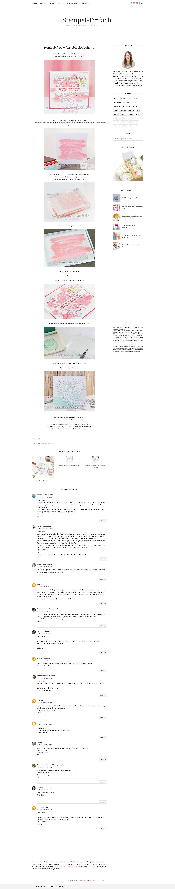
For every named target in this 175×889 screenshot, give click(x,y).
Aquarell (117, 106)
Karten (51, 443)
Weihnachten (127, 102)
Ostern (135, 106)
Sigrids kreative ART (44, 564)
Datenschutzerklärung (72, 866)
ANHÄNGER (124, 122)
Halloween (122, 118)
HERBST (131, 114)
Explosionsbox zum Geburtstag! (128, 226)
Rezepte (131, 110)
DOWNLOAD (133, 126)
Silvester (132, 118)
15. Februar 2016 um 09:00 (44, 528)
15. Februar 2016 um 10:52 (44, 586)
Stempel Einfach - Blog (43, 886)
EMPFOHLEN (126, 106)
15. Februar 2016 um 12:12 (44, 660)
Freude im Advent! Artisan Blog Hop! (132, 207)
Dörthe (39, 743)
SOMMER (123, 114)
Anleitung (42, 443)
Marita (39, 584)
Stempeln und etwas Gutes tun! (131, 246)
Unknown (40, 700)
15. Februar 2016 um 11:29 (44, 633)
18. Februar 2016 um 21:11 (44, 789)
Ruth (39, 723)
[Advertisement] (128, 286)
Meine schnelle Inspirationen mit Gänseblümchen (132, 217)
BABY (138, 114)
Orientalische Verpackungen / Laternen (132, 236)
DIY (136, 102)
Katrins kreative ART (44, 526)
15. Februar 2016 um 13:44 (44, 703)
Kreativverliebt (42, 807)
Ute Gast (40, 787)
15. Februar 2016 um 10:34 (44, 566)
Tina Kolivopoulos (43, 658)
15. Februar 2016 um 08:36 (44, 497)
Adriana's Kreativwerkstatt (47, 676)
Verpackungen (126, 98)
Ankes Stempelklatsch (45, 495)
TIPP (115, 126)
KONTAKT (104, 880)
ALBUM (116, 114)
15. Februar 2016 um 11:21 (44, 611)
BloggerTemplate (62, 886)
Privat (116, 122)
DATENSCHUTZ (94, 880)
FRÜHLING (123, 110)
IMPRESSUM (83, 880)
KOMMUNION (134, 122)
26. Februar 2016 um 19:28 (44, 809)
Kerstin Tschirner (43, 631)
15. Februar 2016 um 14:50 (44, 725)
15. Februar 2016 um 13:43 (44, 678)
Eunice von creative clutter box (48, 609)
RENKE (136, 98)
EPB (115, 118)
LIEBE (115, 110)
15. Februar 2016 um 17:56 (44, 745)
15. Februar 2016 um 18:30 (44, 767)
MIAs (138, 110)
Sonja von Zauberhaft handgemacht (50, 765)
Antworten (103, 521)
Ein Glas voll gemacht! (129, 198)
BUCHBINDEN (123, 126)
